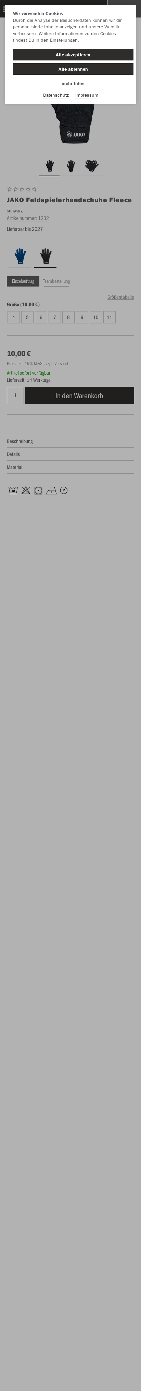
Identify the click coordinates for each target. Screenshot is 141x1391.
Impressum (86, 95)
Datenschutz (56, 95)
